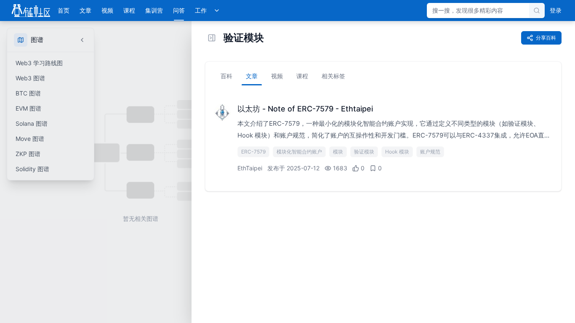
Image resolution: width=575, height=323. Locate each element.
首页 (63, 10)
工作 (201, 10)
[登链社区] (30, 10)
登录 (556, 10)
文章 (85, 10)
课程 (129, 10)
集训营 (154, 10)
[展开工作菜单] (217, 10)
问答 (179, 10)
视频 (107, 10)
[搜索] (536, 10)
